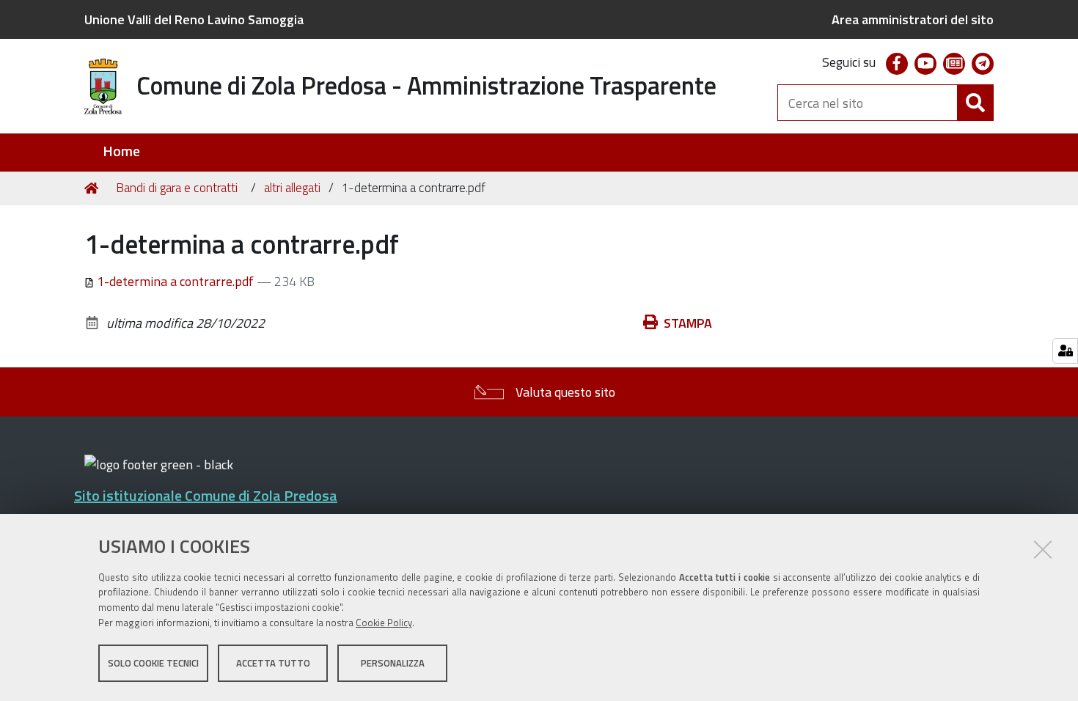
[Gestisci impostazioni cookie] (1065, 351)
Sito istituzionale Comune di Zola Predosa (205, 495)
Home (121, 151)
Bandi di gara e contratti (177, 187)
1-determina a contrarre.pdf (175, 281)
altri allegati (292, 187)
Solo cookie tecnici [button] (153, 663)
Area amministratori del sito (913, 19)
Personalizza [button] (393, 663)
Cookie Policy (384, 622)
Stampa (688, 323)
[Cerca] (975, 102)
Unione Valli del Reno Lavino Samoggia (194, 19)
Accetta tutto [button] (273, 663)
